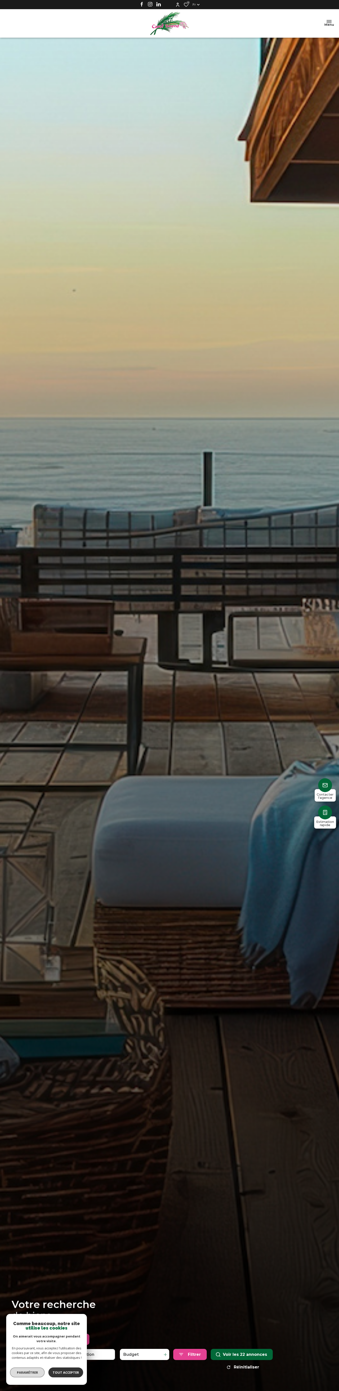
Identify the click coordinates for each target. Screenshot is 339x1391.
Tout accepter (66, 1372)
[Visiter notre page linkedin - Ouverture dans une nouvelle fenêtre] (158, 4)
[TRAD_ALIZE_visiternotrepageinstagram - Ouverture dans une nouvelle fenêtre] (150, 4)
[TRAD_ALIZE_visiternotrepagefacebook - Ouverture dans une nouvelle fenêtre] (141, 4)
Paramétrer (27, 1372)
